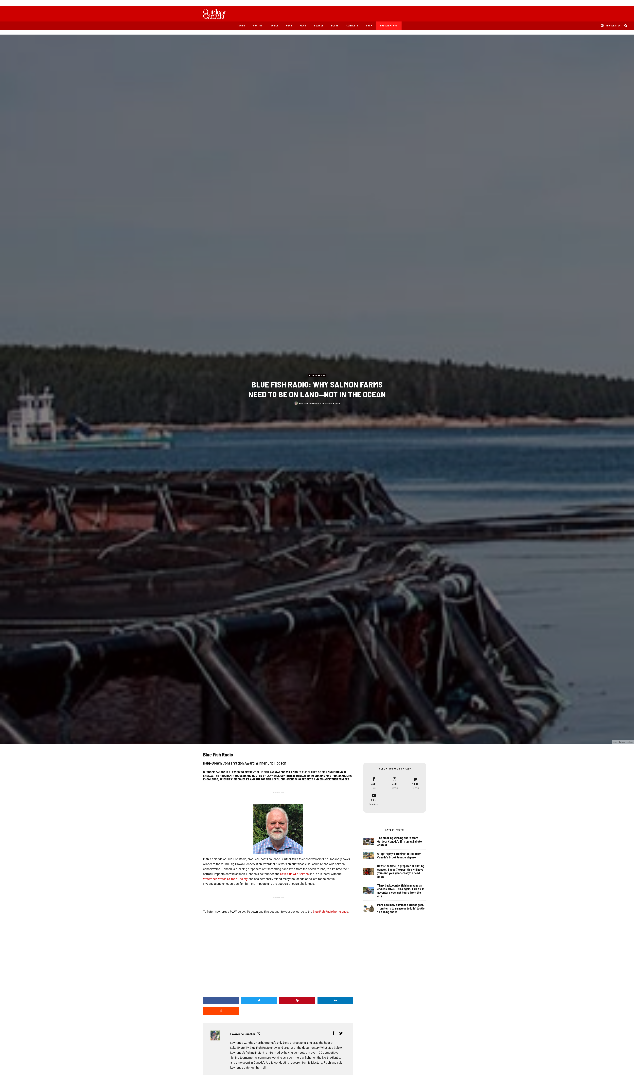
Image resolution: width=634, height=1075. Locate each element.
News (303, 25)
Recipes (318, 25)
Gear (289, 25)
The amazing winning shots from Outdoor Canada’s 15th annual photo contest (399, 841)
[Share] (221, 1000)
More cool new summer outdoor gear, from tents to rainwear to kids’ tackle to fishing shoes (400, 908)
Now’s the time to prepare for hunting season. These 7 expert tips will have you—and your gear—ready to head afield (400, 871)
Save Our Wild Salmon (294, 874)
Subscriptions (389, 25)
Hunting (258, 25)
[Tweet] (259, 1000)
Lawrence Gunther (309, 403)
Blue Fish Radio (317, 375)
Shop (369, 25)
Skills (274, 25)
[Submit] (221, 1011)
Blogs (334, 25)
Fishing (240, 25)
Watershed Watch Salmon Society (225, 879)
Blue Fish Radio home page (330, 911)
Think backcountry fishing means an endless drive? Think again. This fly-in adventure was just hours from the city (400, 891)
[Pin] (297, 1000)
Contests (352, 25)
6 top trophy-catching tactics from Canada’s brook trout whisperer (399, 855)
